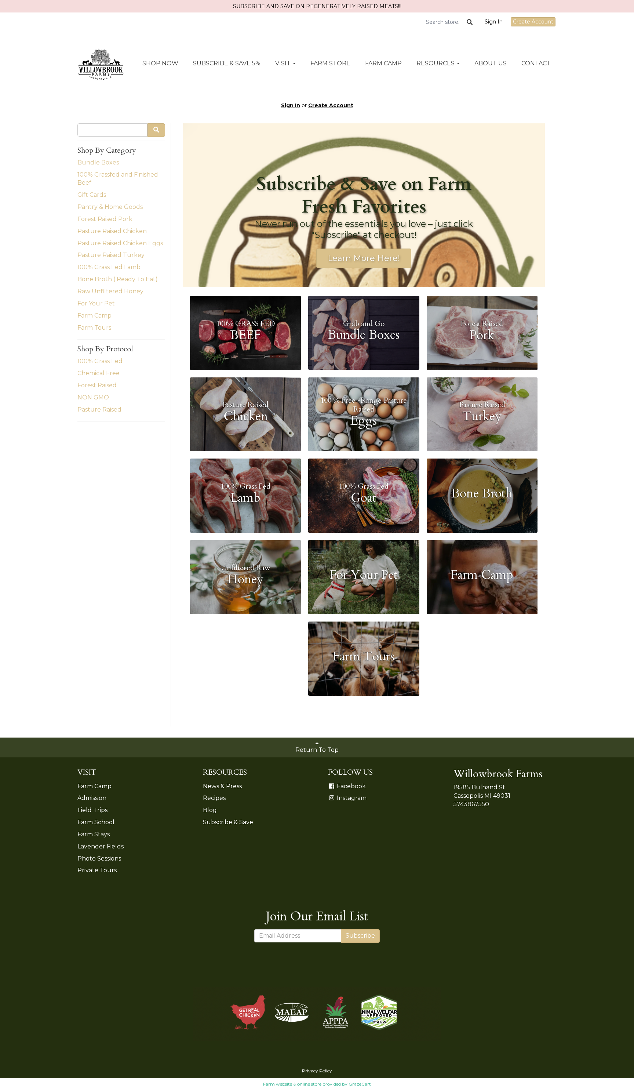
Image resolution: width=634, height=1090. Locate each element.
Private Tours (97, 870)
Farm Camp (94, 315)
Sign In (494, 21)
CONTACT (536, 63)
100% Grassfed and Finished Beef (117, 179)
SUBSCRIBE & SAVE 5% (226, 63)
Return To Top (317, 749)
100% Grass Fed (100, 361)
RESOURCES (436, 63)
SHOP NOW (160, 63)
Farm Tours (94, 327)
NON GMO (93, 397)
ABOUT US (490, 63)
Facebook (350, 786)
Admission (91, 797)
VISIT (283, 63)
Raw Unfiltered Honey (110, 291)
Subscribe (360, 935)
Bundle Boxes (98, 162)
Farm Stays (93, 834)
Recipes (214, 797)
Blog (210, 810)
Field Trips (92, 810)
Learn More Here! (364, 258)
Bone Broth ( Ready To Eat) (117, 279)
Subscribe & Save (228, 822)
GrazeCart (360, 1084)
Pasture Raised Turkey (111, 254)
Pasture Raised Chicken (112, 231)
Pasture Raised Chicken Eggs (120, 243)
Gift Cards (91, 194)
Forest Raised (97, 385)
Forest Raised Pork (104, 219)
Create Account (533, 21)
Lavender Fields (100, 846)
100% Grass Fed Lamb (109, 267)
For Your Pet (96, 303)
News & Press (222, 786)
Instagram (351, 797)
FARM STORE (330, 63)
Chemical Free (98, 373)
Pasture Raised (99, 409)
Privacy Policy (317, 1070)
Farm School (95, 822)
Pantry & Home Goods (110, 206)
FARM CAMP (383, 63)
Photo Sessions (99, 858)
